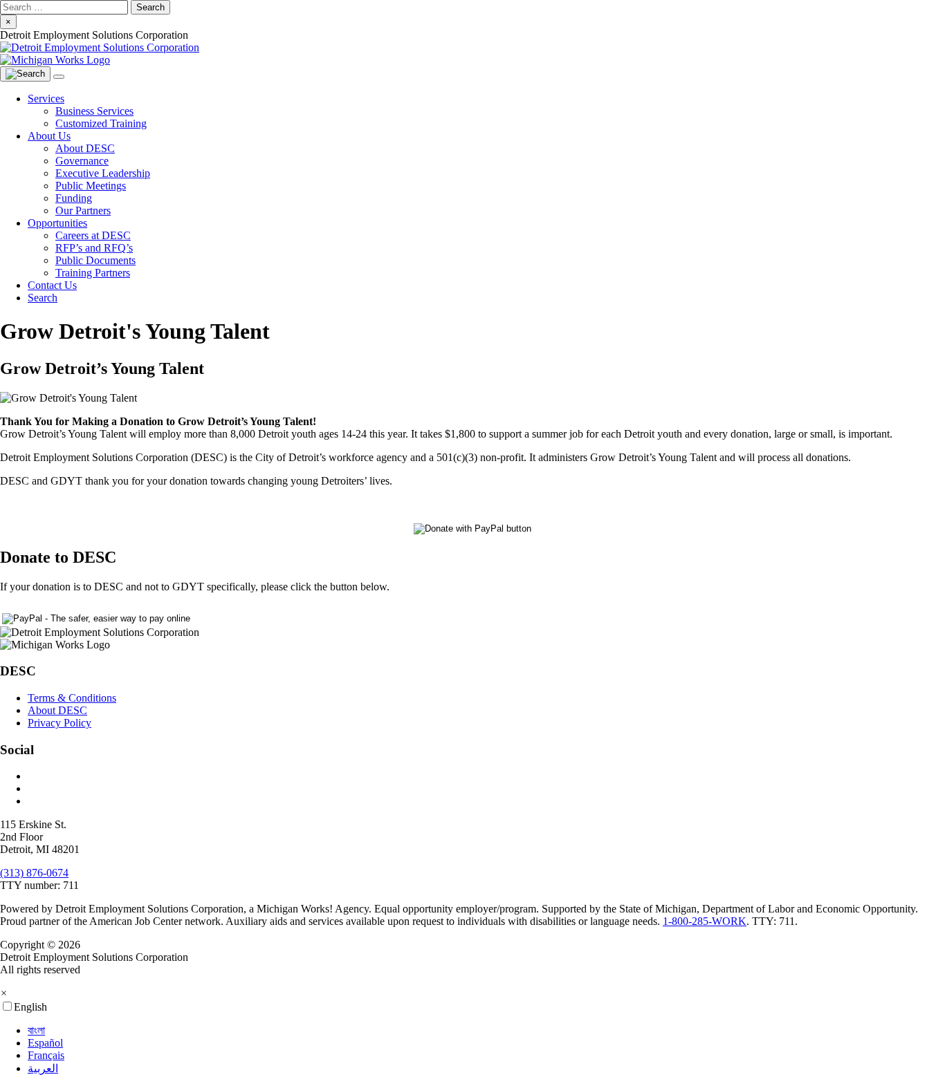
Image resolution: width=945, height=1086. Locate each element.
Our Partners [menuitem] (83, 210)
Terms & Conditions (72, 698)
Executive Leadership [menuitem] (102, 173)
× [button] (4, 993)
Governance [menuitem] (82, 161)
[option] (486, 1030)
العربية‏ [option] (43, 1068)
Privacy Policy (59, 723)
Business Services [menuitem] (94, 111)
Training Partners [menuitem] (92, 273)
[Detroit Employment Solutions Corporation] (472, 53)
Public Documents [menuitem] (95, 260)
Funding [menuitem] (73, 198)
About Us (49, 136)
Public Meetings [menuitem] (90, 185)
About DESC (57, 710)
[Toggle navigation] (58, 77)
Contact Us (52, 285)
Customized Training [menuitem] (101, 123)
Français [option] (46, 1055)
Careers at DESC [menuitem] (93, 235)
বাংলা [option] (36, 1030)
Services (46, 98)
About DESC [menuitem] (85, 148)
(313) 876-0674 (34, 873)
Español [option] (45, 1043)
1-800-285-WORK (704, 921)
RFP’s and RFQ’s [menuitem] (94, 248)
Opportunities (57, 223)
